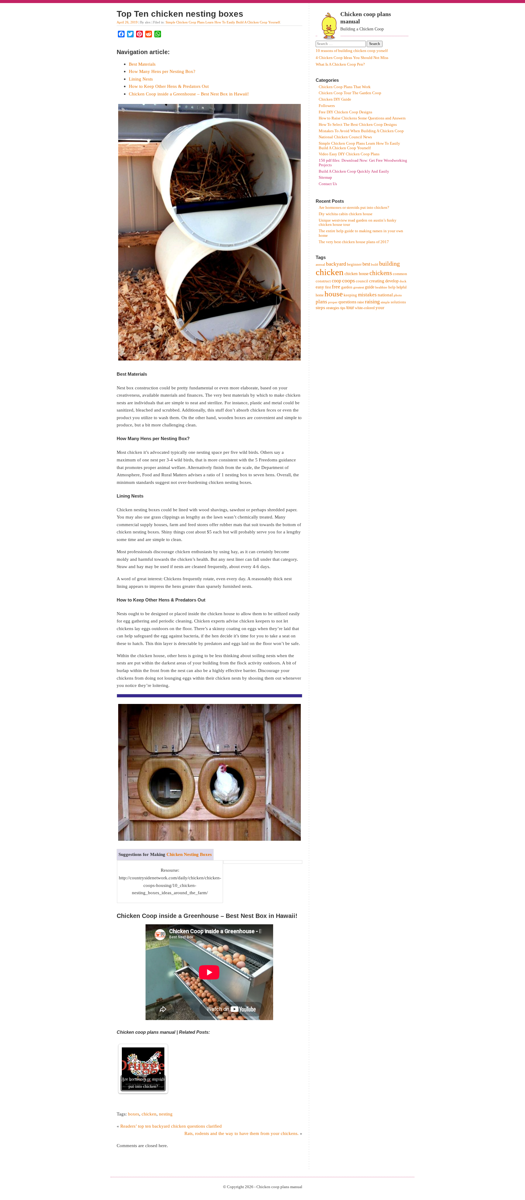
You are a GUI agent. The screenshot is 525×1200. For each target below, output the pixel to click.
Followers (327, 106)
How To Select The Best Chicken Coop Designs (358, 124)
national (385, 294)
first (328, 287)
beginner (354, 264)
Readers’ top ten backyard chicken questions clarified (171, 1126)
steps (320, 307)
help (392, 287)
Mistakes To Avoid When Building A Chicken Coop (361, 131)
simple (385, 302)
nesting (166, 1113)
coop (336, 281)
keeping (350, 295)
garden (346, 287)
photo (398, 295)
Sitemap (325, 177)
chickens (380, 273)
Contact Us (328, 184)
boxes (133, 1113)
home (320, 295)
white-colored (365, 308)
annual (320, 264)
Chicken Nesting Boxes (189, 854)
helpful (401, 287)
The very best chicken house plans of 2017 (354, 242)
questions (347, 301)
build (374, 264)
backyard (336, 264)
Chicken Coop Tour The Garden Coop (350, 93)
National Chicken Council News (345, 137)
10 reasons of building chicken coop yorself (352, 51)
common (400, 273)
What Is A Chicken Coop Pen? (340, 64)
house (333, 294)
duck (403, 281)
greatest (358, 287)
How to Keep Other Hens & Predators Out (169, 86)
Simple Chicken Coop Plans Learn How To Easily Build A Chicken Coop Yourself (223, 22)
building (389, 263)
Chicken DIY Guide (335, 99)
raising (372, 301)
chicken (149, 1113)
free (336, 287)
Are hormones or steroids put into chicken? (354, 207)
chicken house (357, 273)
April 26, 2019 (127, 22)
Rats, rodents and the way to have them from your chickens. (241, 1133)
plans (321, 302)
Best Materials (142, 64)
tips (342, 308)
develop (392, 281)
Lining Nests (141, 78)
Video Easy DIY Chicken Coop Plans (349, 154)
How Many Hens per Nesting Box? (162, 71)
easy (320, 286)
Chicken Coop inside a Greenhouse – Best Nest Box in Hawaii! (189, 93)
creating (376, 280)
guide (369, 287)
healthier (381, 287)
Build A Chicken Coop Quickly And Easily (354, 171)
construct (323, 281)
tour (350, 307)
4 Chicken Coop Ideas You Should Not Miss (352, 58)
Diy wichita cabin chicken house (345, 214)
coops (348, 281)
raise (360, 302)
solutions (398, 302)
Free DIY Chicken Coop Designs (345, 112)
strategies (332, 308)
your (380, 307)
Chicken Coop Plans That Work (345, 87)
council (362, 281)
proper (333, 302)
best (366, 264)
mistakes (367, 295)
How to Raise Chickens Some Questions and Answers (362, 118)
